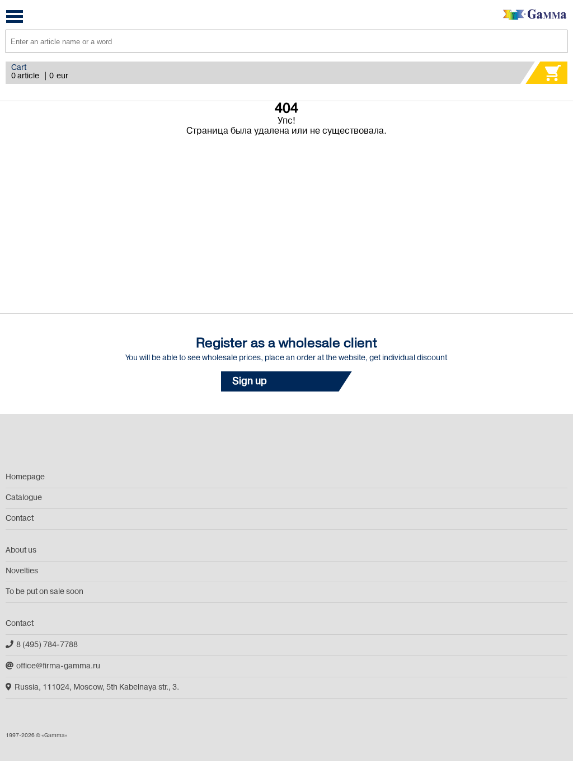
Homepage (25, 477)
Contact (20, 518)
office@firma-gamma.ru (58, 666)
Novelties (22, 571)
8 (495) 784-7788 (47, 645)
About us (21, 550)
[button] (286, 381)
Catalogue (24, 498)
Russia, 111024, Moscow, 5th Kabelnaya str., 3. (97, 687)
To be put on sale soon (44, 592)
